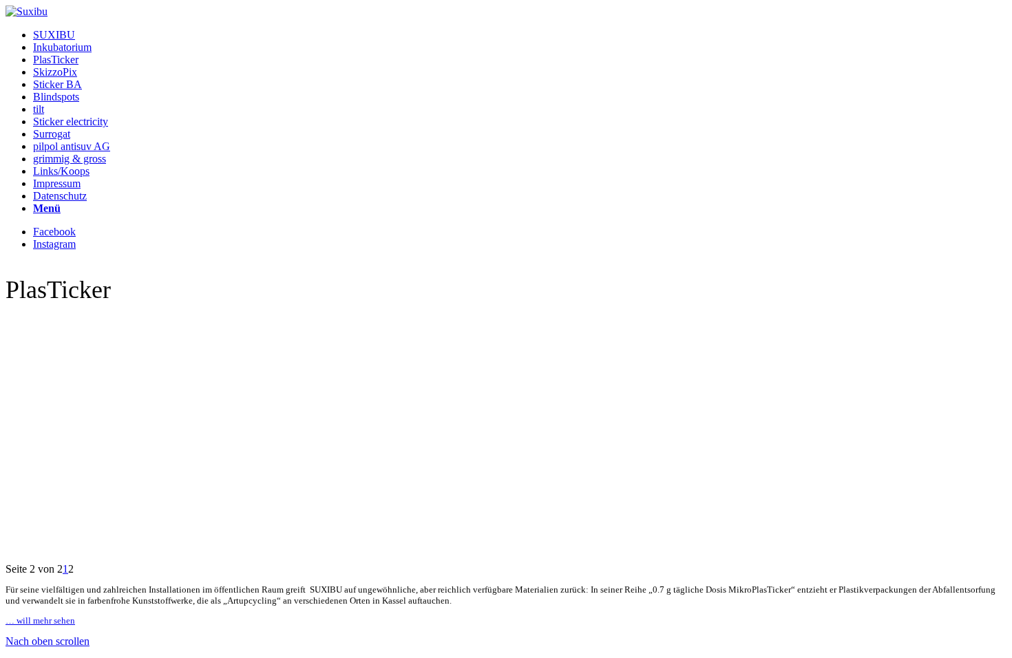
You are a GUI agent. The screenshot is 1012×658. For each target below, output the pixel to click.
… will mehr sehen (40, 620)
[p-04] (506, 499)
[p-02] (506, 546)
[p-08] (506, 405)
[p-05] (506, 475)
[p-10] (506, 358)
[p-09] (506, 382)
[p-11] (506, 335)
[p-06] (506, 452)
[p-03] (506, 522)
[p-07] (506, 429)
